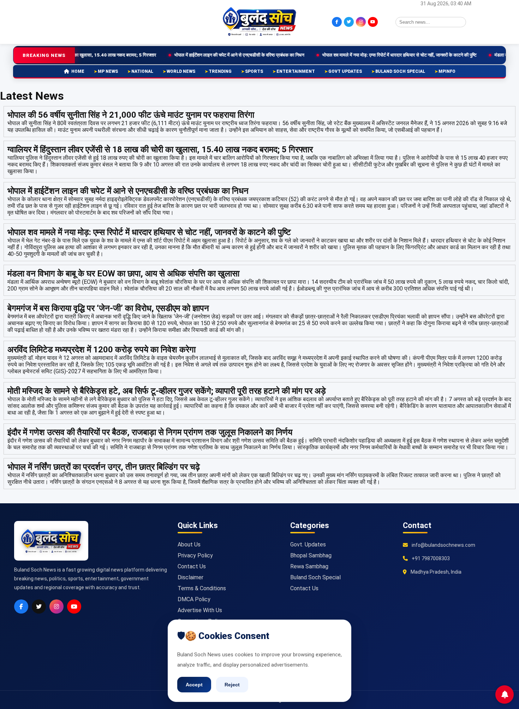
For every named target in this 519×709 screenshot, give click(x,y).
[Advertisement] (85, 21)
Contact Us (192, 566)
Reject (232, 684)
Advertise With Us (200, 610)
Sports (254, 71)
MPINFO (447, 71)
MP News (108, 71)
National (142, 71)
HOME (77, 71)
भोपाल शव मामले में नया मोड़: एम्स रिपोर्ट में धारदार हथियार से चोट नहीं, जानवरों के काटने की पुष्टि (370, 55)
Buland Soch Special (400, 71)
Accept (194, 684)
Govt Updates (345, 71)
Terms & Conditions (202, 588)
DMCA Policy (194, 599)
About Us (189, 544)
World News (181, 71)
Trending (220, 71)
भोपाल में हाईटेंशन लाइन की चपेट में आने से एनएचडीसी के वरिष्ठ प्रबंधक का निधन (210, 55)
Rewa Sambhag (309, 566)
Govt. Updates (308, 544)
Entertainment (295, 71)
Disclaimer (190, 577)
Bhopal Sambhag (311, 555)
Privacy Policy (195, 555)
